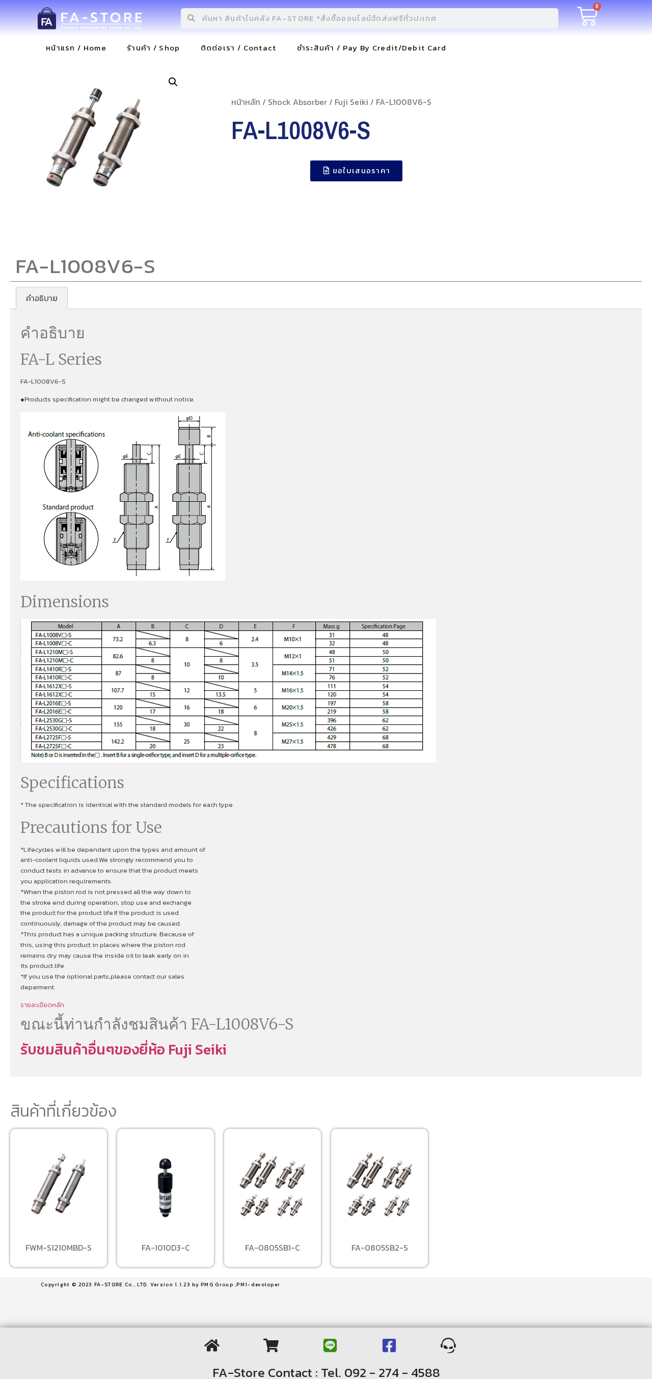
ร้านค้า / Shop (153, 47)
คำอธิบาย (42, 298)
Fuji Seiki (351, 102)
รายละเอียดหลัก (42, 1005)
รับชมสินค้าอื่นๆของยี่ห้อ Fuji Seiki (123, 1049)
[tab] (42, 298)
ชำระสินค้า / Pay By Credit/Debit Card (371, 47)
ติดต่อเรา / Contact (239, 47)
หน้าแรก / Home (76, 47)
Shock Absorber (297, 102)
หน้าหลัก (245, 102)
